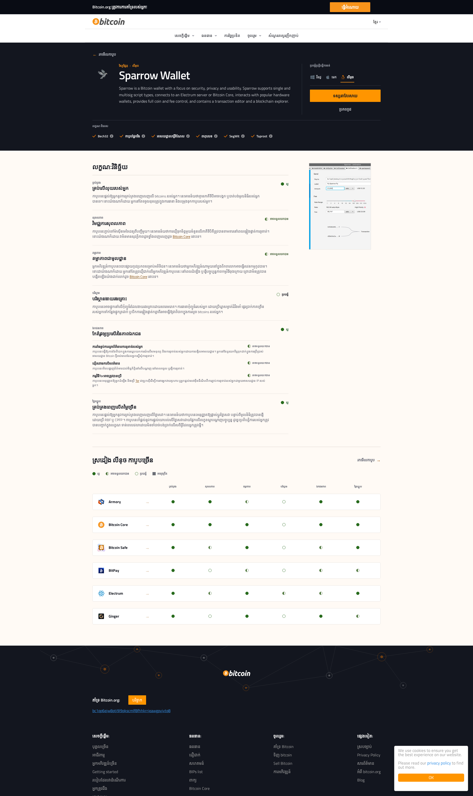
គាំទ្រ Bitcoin (283, 746)
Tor (137, 380)
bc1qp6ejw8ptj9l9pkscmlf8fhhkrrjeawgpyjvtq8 (131, 711)
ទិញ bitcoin (282, 755)
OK (431, 777)
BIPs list (196, 772)
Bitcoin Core (181, 236)
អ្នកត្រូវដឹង (99, 788)
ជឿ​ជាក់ (194, 755)
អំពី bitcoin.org (369, 772)
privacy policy (439, 763)
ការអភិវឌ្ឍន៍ (282, 772)
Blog (361, 780)
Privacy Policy (368, 755)
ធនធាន (194, 746)
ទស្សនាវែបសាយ (352, 97)
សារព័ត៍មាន (365, 763)
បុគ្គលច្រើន (100, 746)
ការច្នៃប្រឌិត (232, 35)
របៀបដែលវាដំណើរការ (109, 780)
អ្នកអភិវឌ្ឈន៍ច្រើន (104, 763)
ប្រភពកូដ (353, 110)
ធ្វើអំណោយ (350, 7)
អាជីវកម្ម (98, 755)
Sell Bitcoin (282, 763)
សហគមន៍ (196, 763)
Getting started (105, 772)
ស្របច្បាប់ (364, 746)
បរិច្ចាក (137, 700)
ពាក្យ (193, 780)
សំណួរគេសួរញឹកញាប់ (284, 35)
